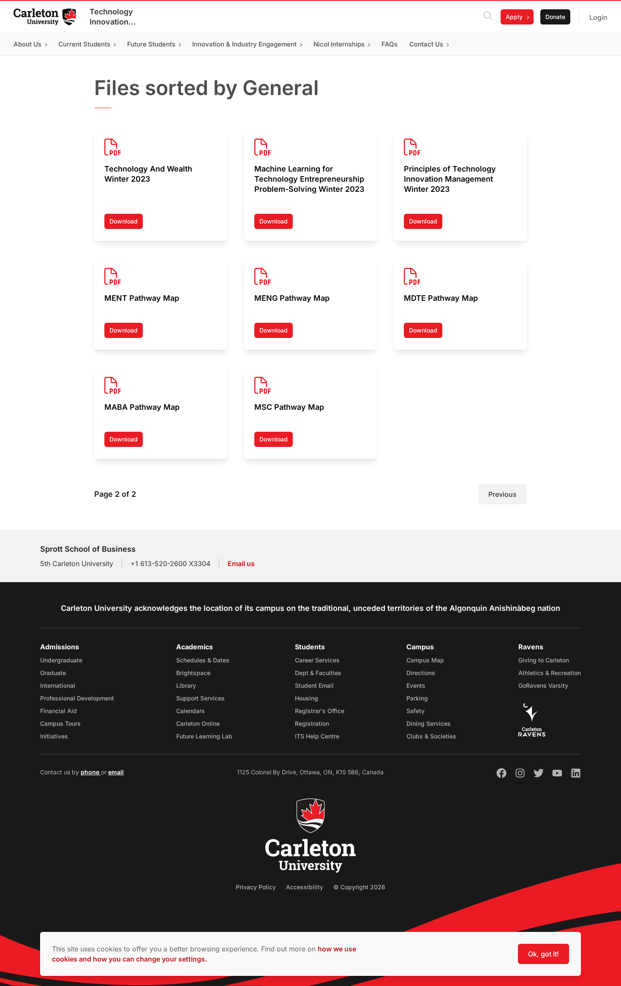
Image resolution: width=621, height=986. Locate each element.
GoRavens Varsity (543, 685)
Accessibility (304, 887)
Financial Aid (58, 710)
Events (415, 685)
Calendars (190, 710)
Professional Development (77, 698)
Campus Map (425, 660)
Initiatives (54, 736)
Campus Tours (60, 723)
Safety (415, 710)
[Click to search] (488, 17)
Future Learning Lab (204, 736)
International (57, 685)
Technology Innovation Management (114, 17)
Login (598, 17)
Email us (241, 563)
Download (126, 223)
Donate (555, 16)
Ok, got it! (543, 954)
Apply (514, 16)
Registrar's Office (319, 710)
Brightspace (193, 672)
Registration (312, 723)
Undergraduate (61, 660)
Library (186, 685)
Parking (417, 698)
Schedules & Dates (202, 660)
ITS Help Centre (317, 736)
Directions (420, 672)
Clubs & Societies (431, 736)
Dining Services (428, 723)
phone (91, 772)
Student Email (314, 685)
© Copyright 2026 (359, 887)
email (116, 772)
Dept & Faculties (318, 672)
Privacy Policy (256, 887)
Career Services (317, 660)
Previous (502, 494)
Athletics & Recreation (549, 672)
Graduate (53, 672)
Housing (306, 698)
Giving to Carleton (543, 660)
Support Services (200, 698)
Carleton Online (198, 723)
